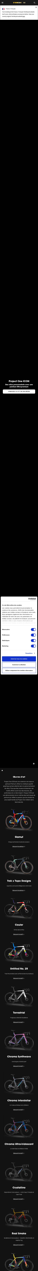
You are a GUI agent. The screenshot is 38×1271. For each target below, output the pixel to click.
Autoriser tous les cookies (19, 659)
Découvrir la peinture (18, 846)
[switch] (33, 635)
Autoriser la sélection (19, 664)
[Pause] (33, 763)
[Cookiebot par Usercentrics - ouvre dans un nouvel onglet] (28, 599)
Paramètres (29, 653)
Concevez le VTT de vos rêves (19, 391)
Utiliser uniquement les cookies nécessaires (19, 670)
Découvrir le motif (18, 934)
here (23, 16)
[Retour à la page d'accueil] (2, 770)
